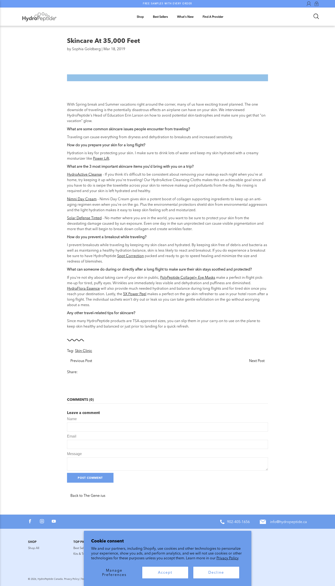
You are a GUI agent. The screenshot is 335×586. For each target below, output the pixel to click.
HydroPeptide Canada (50, 579)
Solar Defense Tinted (84, 218)
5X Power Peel (134, 294)
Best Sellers (160, 16)
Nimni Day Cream (82, 199)
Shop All (33, 548)
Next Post (257, 361)
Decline (216, 572)
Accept (165, 572)
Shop (140, 16)
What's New (185, 16)
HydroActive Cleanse (84, 174)
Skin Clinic (83, 351)
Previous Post (81, 361)
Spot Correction (130, 256)
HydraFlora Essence (83, 288)
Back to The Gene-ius (87, 495)
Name (72, 419)
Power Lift (101, 158)
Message (74, 454)
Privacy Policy (227, 558)
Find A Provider (213, 16)
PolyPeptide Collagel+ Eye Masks (187, 277)
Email (71, 436)
